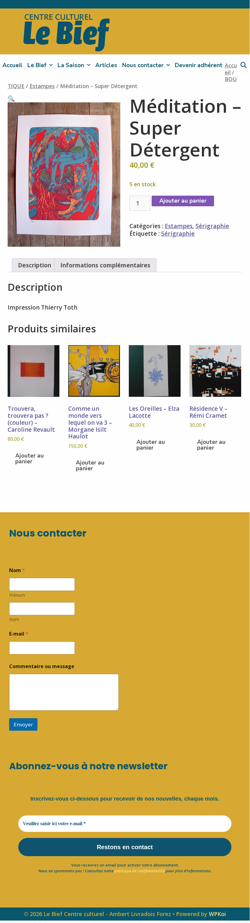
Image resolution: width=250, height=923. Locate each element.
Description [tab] (34, 265)
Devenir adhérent (198, 65)
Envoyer (23, 724)
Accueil (12, 65)
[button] (11, 98)
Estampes (42, 86)
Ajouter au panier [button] (29, 458)
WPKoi (217, 914)
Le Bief (36, 65)
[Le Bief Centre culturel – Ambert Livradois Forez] (66, 32)
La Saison (71, 65)
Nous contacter (143, 65)
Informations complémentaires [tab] (105, 265)
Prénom (17, 595)
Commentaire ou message (41, 666)
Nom (14, 619)
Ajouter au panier (182, 201)
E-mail (18, 634)
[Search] (244, 65)
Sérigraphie (212, 226)
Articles (106, 65)
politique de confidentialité (139, 870)
